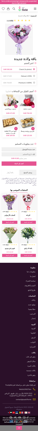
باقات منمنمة (30, 370)
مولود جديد (31, 305)
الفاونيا (33, 333)
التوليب (32, 342)
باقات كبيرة (31, 366)
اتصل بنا (32, 276)
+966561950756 (25, 389)
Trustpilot (8, 385)
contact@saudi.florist (23, 399)
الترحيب (32, 314)
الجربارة (32, 347)
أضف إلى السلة (19, 163)
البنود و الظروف (29, 285)
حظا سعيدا (31, 309)
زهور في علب (30, 357)
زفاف (33, 300)
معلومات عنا (31, 272)
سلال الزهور (31, 361)
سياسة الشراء (30, 281)
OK (19, 428)
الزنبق (33, 337)
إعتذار (33, 318)
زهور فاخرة (31, 375)
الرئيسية (33, 16)
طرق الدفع (31, 290)
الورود (33, 328)
